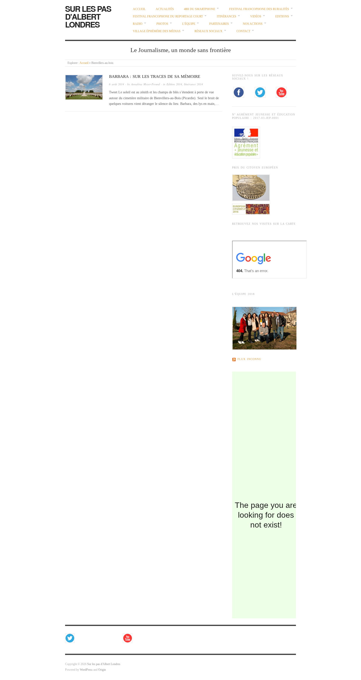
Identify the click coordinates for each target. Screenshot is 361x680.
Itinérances (226, 16)
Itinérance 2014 (193, 84)
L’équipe (188, 24)
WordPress (86, 669)
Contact (243, 31)
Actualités (165, 9)
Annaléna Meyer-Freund (145, 84)
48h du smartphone (199, 9)
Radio (137, 24)
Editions (282, 16)
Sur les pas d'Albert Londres (88, 16)
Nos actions (253, 24)
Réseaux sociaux (208, 31)
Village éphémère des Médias (156, 31)
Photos (162, 24)
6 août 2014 (116, 84)
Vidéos (255, 16)
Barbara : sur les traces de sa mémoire (154, 76)
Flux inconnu (249, 359)
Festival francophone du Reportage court (168, 16)
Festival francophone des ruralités (259, 9)
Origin (102, 669)
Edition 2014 (174, 84)
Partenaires (219, 24)
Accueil (139, 9)
